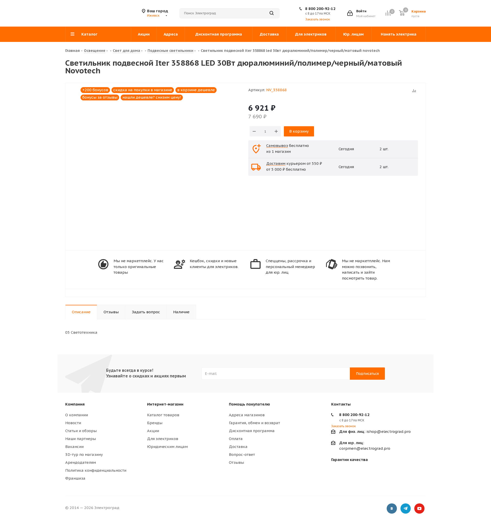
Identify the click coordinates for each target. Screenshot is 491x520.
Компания (75, 404)
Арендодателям (80, 462)
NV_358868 (276, 89)
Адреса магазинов (247, 414)
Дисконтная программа (252, 430)
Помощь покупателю (249, 404)
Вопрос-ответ (242, 454)
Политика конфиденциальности (95, 470)
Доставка (238, 446)
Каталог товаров (163, 414)
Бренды (154, 422)
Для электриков (162, 438)
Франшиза (75, 478)
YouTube (419, 508)
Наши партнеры (80, 438)
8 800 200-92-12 (320, 8)
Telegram (405, 508)
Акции (153, 430)
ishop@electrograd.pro (375, 431)
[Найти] (272, 13)
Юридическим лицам (167, 446)
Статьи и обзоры (81, 430)
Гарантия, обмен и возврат (254, 422)
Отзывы (236, 462)
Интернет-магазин (165, 404)
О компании (76, 414)
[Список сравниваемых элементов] (388, 13)
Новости (73, 422)
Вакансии (74, 446)
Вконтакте (392, 508)
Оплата (236, 438)
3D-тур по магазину (84, 454)
